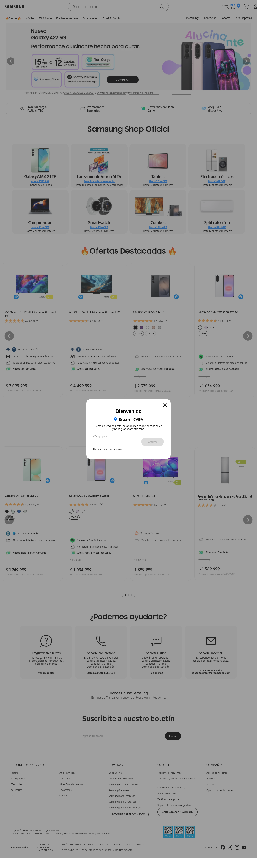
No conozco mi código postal (107, 449)
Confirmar (152, 442)
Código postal (101, 436)
